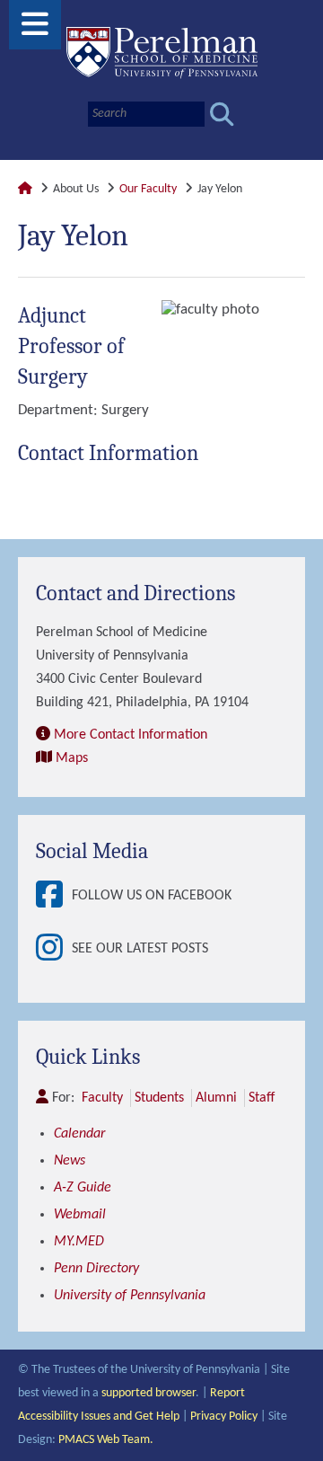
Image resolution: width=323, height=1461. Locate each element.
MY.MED (79, 1242)
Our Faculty (148, 189)
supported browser (148, 1393)
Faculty (102, 1098)
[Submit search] (222, 114)
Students (159, 1098)
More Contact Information (130, 735)
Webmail (80, 1215)
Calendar (79, 1134)
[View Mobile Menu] (35, 31)
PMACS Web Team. (105, 1440)
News (69, 1161)
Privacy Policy (224, 1416)
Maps (72, 758)
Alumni (216, 1098)
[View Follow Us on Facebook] (54, 896)
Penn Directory (96, 1269)
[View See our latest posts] (54, 949)
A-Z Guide (82, 1188)
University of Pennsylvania (129, 1295)
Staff (262, 1098)
